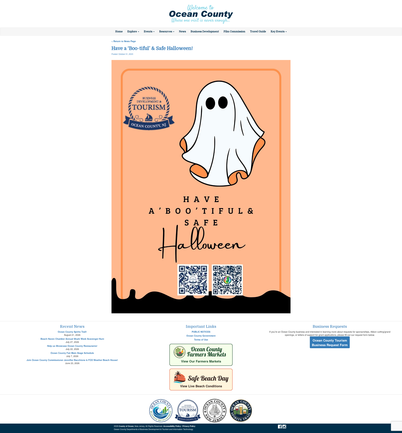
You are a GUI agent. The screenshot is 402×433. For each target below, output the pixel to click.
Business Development (205, 31)
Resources (166, 31)
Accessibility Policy (172, 426)
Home (119, 31)
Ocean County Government (201, 335)
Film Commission (234, 31)
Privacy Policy (188, 426)
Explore (132, 31)
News (182, 31)
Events (148, 31)
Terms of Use (201, 339)
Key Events (278, 31)
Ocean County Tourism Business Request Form (330, 342)
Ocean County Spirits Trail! (72, 331)
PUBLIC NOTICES (201, 331)
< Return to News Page (123, 41)
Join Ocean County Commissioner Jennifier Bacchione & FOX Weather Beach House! (72, 360)
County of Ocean (126, 426)
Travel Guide (258, 31)
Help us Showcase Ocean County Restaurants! (72, 345)
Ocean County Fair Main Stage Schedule (72, 352)
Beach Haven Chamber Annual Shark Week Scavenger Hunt (72, 338)
